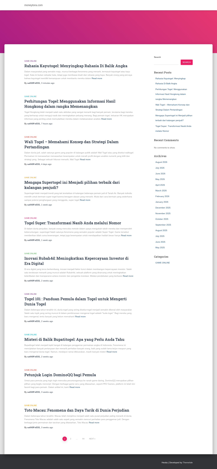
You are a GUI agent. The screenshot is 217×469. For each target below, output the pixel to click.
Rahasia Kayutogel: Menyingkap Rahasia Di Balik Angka (75, 65)
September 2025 (163, 225)
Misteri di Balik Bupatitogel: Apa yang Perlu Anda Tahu (74, 339)
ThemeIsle (188, 462)
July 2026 (159, 168)
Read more (97, 78)
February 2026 (162, 196)
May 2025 (160, 247)
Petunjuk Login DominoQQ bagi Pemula (60, 374)
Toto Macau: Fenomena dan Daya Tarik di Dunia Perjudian (76, 410)
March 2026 (161, 190)
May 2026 (160, 179)
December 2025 (162, 207)
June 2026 (160, 173)
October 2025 (161, 219)
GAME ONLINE (30, 61)
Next (91, 439)
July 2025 (159, 236)
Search (157, 57)
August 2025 (161, 230)
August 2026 (161, 162)
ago (47, 83)
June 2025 (160, 242)
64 (83, 439)
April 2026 (160, 185)
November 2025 (162, 213)
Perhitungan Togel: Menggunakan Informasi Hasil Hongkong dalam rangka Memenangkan (171, 94)
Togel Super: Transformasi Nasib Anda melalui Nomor (72, 222)
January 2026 (161, 202)
